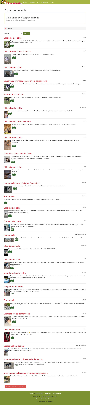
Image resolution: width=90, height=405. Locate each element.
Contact (31, 393)
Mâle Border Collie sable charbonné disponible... (26, 372)
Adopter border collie (13, 286)
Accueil (25, 2)
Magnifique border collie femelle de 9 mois (23, 359)
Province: (6, 33)
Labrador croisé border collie (17, 313)
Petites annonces (42, 2)
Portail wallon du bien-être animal (45, 399)
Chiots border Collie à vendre (17, 121)
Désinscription (57, 393)
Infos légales (39, 393)
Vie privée (48, 393)
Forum (52, 2)
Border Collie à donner (14, 345)
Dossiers (32, 2)
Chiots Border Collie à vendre (17, 51)
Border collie (9, 196)
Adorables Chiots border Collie (18, 153)
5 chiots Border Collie (13, 94)
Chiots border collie (12, 37)
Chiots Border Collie (13, 137)
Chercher (26, 33)
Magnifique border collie (15, 272)
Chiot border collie (12, 207)
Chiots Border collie (13, 107)
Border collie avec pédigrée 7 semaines (22, 182)
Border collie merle (12, 221)
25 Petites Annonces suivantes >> (15, 387)
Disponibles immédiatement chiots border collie (25, 80)
